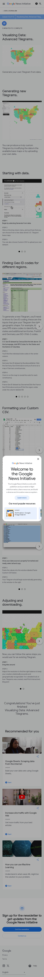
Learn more (22, 498)
